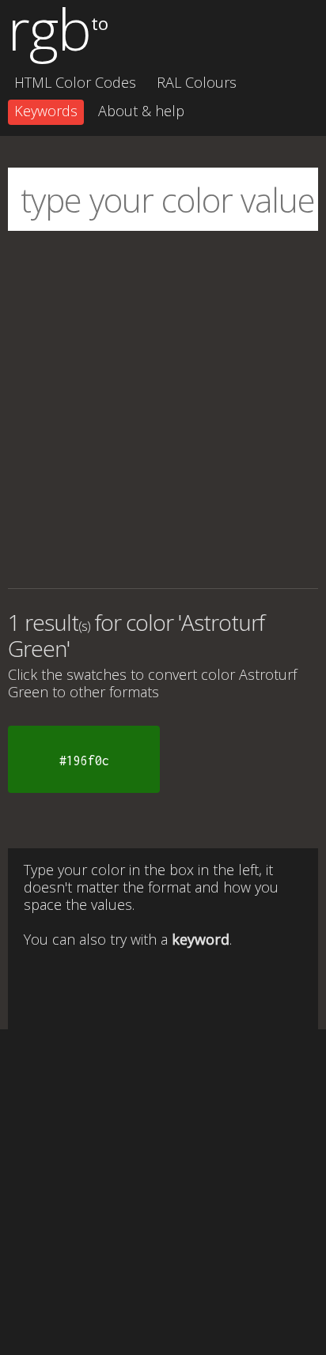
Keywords (46, 110)
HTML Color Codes (75, 82)
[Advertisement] (163, 409)
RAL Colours (197, 82)
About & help (141, 110)
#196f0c (84, 760)
